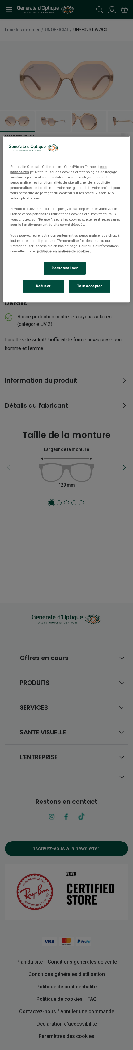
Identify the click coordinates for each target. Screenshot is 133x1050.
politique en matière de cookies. (64, 251)
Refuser (43, 286)
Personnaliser (65, 268)
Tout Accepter (89, 286)
